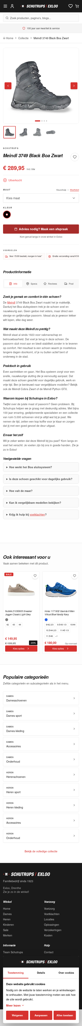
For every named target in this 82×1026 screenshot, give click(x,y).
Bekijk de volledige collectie (41, 851)
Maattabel (74, 189)
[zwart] (7, 214)
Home (6, 908)
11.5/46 (49, 635)
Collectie (23, 38)
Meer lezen (13, 1005)
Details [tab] (41, 972)
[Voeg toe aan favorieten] (75, 157)
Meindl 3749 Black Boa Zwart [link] (51, 38)
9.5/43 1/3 (61, 624)
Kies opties (18, 648)
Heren (6, 919)
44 (20, 624)
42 (7, 624)
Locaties (49, 919)
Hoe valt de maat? (21, 491)
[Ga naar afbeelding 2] (42, 120)
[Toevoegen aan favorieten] (35, 576)
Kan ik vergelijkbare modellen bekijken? (35, 502)
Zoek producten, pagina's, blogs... (30, 18)
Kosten (48, 935)
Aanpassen (41, 1015)
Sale (5, 930)
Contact (48, 952)
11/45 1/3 (64, 630)
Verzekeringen (52, 930)
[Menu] (5, 6)
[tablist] (41, 283)
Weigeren (17, 1015)
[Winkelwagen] (77, 6)
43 (14, 624)
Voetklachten (51, 914)
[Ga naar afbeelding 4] (46, 120)
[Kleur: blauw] (46, 619)
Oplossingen (51, 924)
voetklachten (37, 514)
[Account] (12, 6)
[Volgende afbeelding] (74, 85)
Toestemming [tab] (16, 972)
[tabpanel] (41, 406)
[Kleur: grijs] (6, 619)
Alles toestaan (64, 1015)
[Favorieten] (70, 6)
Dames (7, 914)
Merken (7, 935)
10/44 (72, 624)
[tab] (9, 132)
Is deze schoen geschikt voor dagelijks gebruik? (40, 479)
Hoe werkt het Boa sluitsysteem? (30, 467)
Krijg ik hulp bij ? (28, 514)
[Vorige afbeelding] (8, 85)
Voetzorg (49, 908)
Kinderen (8, 924)
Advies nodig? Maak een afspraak (43, 229)
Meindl (11, 302)
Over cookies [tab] (66, 972)
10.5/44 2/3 (51, 630)
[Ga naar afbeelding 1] (37, 120)
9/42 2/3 (49, 624)
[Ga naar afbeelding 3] (44, 120)
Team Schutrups (13, 952)
